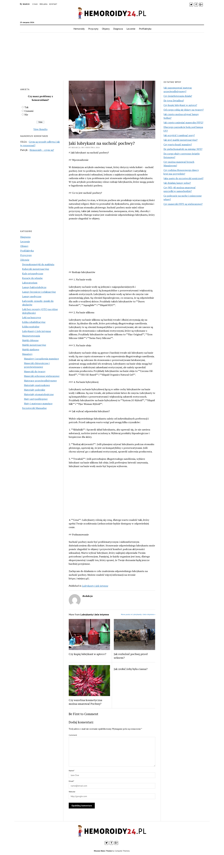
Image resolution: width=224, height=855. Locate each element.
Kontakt (53, 4)
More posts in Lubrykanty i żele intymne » (138, 614)
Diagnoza (118, 28)
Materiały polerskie (34, 389)
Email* (71, 781)
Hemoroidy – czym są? (42, 150)
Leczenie (130, 28)
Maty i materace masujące (38, 403)
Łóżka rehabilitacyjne (33, 322)
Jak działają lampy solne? (177, 183)
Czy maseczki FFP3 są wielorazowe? (183, 204)
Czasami (28, 111)
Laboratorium (29, 282)
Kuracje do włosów (32, 278)
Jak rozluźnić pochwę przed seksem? (131, 655)
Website (72, 791)
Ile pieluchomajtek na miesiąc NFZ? (183, 149)
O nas (35, 4)
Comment (73, 735)
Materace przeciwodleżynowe (40, 380)
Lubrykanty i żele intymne (36, 331)
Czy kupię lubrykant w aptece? (87, 654)
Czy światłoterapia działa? (178, 96)
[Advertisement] (112, 56)
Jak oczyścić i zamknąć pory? (179, 135)
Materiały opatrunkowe (37, 385)
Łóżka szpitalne (30, 326)
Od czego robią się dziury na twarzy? (184, 109)
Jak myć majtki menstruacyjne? (180, 140)
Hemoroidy (79, 28)
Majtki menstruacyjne (34, 345)
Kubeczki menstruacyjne (35, 269)
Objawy (106, 28)
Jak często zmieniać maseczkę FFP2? (183, 122)
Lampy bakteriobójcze (34, 287)
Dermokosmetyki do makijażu (38, 264)
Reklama (44, 4)
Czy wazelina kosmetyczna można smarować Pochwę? (85, 702)
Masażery (27, 354)
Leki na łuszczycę (31, 317)
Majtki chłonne (30, 340)
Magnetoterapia (31, 335)
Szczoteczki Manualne (34, 408)
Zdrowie (24, 259)
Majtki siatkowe (30, 349)
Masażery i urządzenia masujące (41, 358)
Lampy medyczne (31, 296)
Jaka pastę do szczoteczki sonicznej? (183, 178)
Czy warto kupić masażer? (178, 144)
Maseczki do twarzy (34, 371)
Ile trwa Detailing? (174, 100)
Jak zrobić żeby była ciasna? (131, 669)
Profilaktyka (145, 28)
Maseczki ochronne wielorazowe (41, 376)
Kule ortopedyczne (32, 273)
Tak (26, 107)
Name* (71, 770)
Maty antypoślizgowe (36, 399)
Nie (26, 114)
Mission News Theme (103, 851)
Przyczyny (93, 28)
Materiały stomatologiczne (39, 394)
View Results (40, 129)
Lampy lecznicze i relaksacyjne (39, 291)
